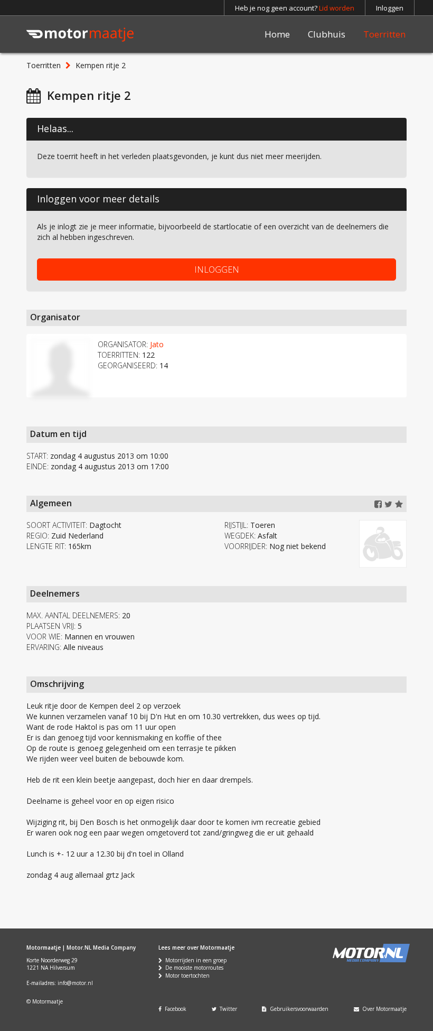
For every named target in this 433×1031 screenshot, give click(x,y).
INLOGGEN (216, 269)
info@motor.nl (75, 983)
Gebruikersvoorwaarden (297, 1009)
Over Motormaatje (383, 1009)
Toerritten (384, 34)
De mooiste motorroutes (192, 967)
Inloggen (389, 8)
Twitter (226, 1009)
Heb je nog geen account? (294, 8)
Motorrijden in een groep (194, 960)
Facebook (174, 1009)
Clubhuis (326, 34)
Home (277, 34)
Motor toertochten (186, 975)
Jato (157, 344)
